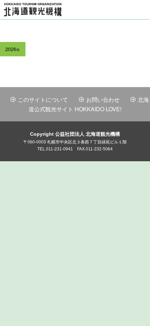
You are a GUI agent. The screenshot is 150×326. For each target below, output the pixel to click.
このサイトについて (43, 99)
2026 (12, 48)
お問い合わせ (103, 99)
